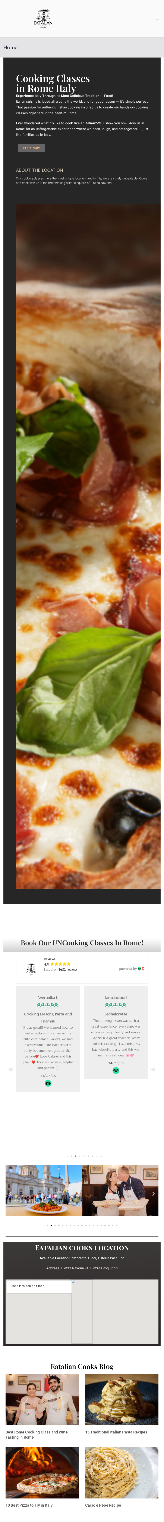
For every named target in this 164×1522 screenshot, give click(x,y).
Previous (11, 1070)
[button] (157, 18)
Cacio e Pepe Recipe (103, 1505)
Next (153, 1070)
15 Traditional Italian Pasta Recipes (116, 1432)
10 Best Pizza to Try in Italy (29, 1505)
